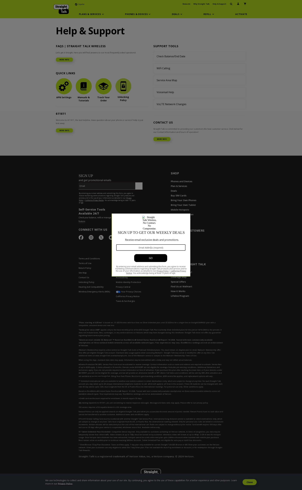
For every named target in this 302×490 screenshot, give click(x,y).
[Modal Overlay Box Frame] (151, 245)
